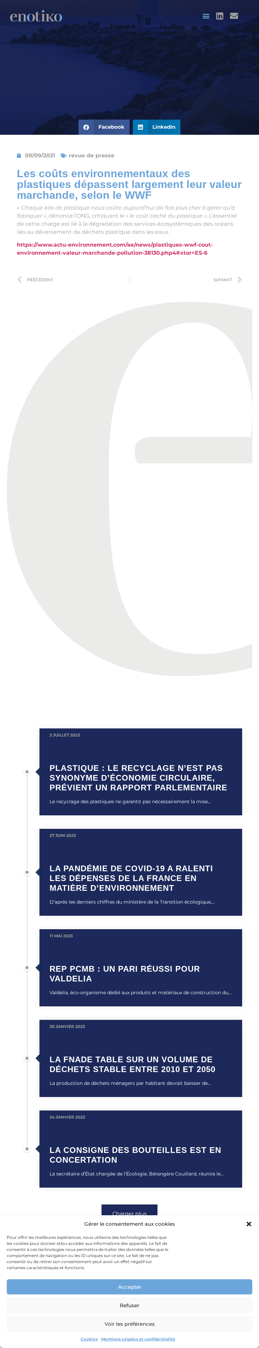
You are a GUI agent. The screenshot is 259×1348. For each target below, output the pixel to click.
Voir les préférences (130, 1324)
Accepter (129, 1287)
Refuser (129, 1305)
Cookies (89, 1339)
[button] (249, 1224)
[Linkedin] (220, 16)
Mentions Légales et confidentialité (138, 1339)
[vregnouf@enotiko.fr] (234, 16)
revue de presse (91, 155)
